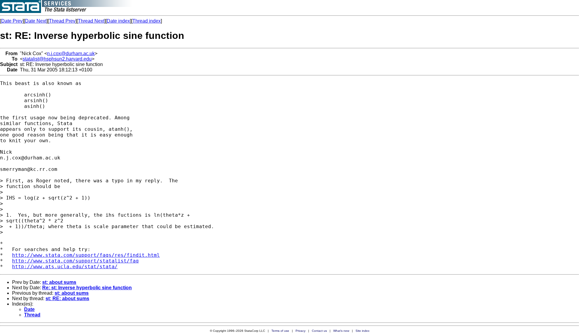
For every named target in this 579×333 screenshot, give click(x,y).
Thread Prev (62, 21)
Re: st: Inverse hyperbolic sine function (87, 287)
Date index (118, 21)
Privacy (300, 330)
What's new (341, 330)
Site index (362, 330)
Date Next (35, 21)
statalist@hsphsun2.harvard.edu (57, 58)
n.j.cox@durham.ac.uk (71, 53)
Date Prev (12, 21)
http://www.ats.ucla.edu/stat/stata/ (65, 266)
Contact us (319, 330)
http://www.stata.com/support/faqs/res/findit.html (86, 255)
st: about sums (59, 282)
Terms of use (280, 330)
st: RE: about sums (67, 298)
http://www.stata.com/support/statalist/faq (75, 261)
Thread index (146, 21)
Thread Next (91, 21)
